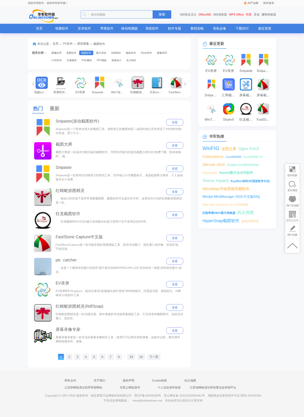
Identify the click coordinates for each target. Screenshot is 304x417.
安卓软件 (84, 28)
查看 (175, 122)
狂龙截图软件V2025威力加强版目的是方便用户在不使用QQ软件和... (102, 221)
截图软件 (86, 52)
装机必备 (219, 28)
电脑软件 (61, 28)
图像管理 (162, 52)
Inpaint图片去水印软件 (236, 172)
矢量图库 (72, 60)
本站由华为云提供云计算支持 (184, 400)
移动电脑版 (129, 28)
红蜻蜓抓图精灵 (70, 190)
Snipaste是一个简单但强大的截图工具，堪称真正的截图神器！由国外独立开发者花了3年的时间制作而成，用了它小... (119, 131)
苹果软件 (107, 28)
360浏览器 (220, 14)
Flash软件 (146, 52)
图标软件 (131, 52)
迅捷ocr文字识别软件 (42, 92)
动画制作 (116, 52)
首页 (39, 28)
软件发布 (268, 3)
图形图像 (83, 43)
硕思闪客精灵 (250, 221)
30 (141, 357)
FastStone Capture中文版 (79, 237)
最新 (55, 108)
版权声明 (128, 380)
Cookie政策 (159, 380)
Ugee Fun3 (248, 148)
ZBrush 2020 (213, 165)
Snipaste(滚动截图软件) (100, 92)
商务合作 (70, 380)
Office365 (205, 14)
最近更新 (264, 28)
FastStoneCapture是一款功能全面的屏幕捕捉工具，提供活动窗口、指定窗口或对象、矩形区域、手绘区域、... (118, 246)
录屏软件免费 (62, 92)
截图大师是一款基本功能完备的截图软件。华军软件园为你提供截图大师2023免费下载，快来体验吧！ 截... (118, 154)
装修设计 (116, 60)
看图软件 (71, 52)
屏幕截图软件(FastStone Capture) (264, 95)
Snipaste (64, 167)
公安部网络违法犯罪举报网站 (83, 387)
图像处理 (56, 52)
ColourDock (213, 157)
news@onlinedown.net (147, 400)
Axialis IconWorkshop (243, 165)
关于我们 (99, 380)
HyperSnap (209, 172)
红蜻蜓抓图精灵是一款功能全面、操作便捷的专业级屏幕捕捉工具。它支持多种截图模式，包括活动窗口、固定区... (119, 316)
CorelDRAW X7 (253, 156)
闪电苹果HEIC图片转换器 (218, 212)
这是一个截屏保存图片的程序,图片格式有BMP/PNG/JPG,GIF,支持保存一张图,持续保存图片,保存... (119, 270)
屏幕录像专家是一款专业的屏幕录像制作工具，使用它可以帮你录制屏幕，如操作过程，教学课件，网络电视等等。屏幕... (119, 339)
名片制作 (131, 60)
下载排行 (242, 28)
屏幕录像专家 (68, 329)
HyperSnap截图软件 (220, 220)
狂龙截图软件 (68, 214)
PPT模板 (102, 60)
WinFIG (210, 148)
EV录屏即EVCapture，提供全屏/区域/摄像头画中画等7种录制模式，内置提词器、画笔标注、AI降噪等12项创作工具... (118, 293)
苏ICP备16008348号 (147, 395)
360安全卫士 (188, 14)
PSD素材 (87, 60)
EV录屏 (80, 92)
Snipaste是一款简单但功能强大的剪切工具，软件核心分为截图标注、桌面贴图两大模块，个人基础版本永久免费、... (119, 177)
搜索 (162, 14)
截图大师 (64, 144)
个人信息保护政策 (169, 387)
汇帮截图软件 (229, 95)
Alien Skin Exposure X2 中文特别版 (225, 204)
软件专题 (174, 28)
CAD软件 (56, 60)
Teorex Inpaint (215, 180)
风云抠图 (245, 212)
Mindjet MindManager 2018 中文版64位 (231, 196)
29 (131, 357)
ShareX (228, 119)
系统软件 (152, 28)
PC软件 (68, 43)
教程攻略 (197, 28)
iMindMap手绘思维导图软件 (225, 189)
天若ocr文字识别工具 (158, 92)
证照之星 (228, 149)
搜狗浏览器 (269, 14)
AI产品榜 (253, 3)
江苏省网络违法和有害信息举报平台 (213, 387)
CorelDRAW (233, 156)
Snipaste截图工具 (212, 95)
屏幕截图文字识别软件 (247, 95)
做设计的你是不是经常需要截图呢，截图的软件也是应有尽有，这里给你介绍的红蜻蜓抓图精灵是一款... (119, 200)
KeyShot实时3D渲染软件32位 (250, 181)
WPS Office (236, 14)
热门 (38, 108)
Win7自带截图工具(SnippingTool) (119, 92)
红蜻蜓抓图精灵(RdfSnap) (138, 92)
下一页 (154, 357)
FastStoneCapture (177, 92)
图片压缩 (101, 52)
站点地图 (190, 380)
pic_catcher (66, 260)
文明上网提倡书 (130, 387)
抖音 (249, 14)
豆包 (257, 14)
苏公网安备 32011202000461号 (185, 395)
